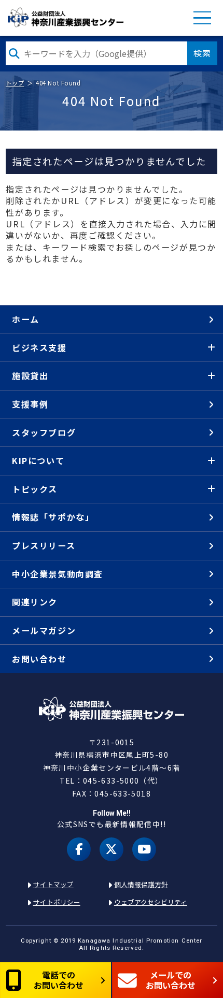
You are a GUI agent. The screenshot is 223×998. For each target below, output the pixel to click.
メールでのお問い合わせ (171, 979)
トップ (15, 83)
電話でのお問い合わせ (58, 979)
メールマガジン (44, 630)
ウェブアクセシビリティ (150, 902)
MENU (202, 17)
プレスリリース (43, 545)
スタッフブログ (44, 432)
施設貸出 (30, 375)
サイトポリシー (56, 902)
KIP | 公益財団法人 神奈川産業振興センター (65, 17)
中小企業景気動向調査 (57, 574)
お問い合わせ (39, 659)
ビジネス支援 (39, 347)
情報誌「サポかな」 (53, 517)
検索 (202, 53)
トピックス (35, 489)
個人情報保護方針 (141, 884)
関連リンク (35, 602)
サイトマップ (53, 884)
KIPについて (38, 460)
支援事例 (30, 404)
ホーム (25, 319)
